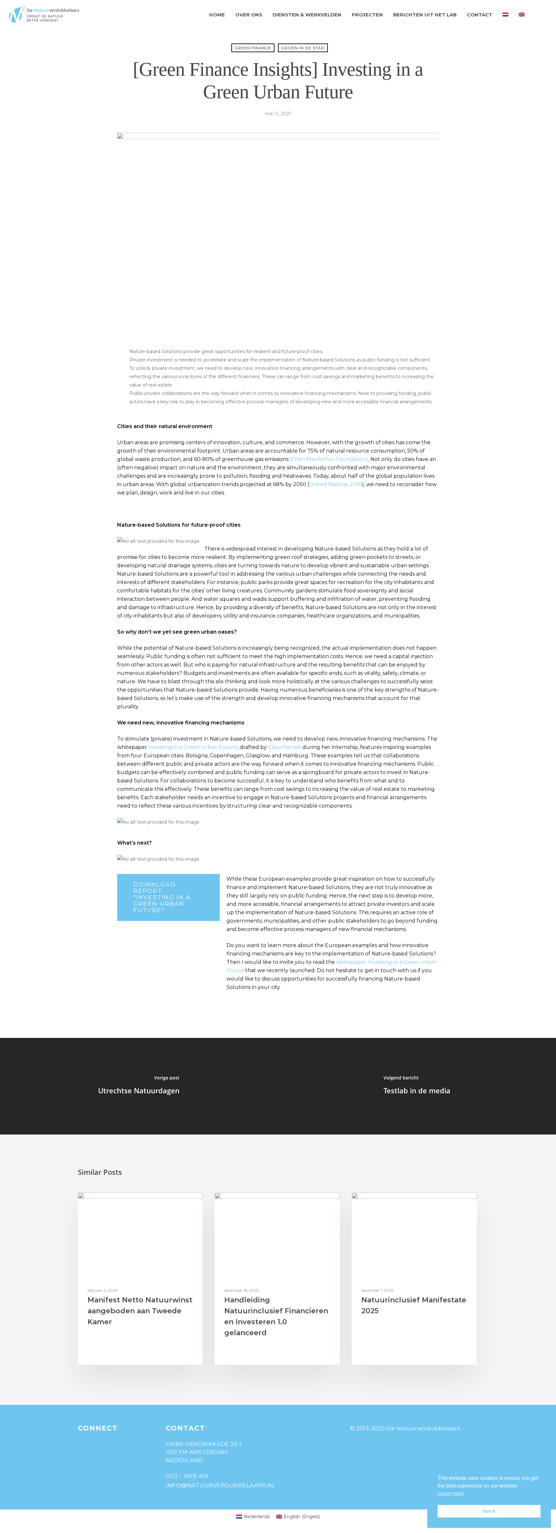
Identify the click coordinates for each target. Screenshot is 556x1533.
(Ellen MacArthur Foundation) (329, 459)
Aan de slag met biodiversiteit (122, 1202)
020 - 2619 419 (187, 1475)
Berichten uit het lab (425, 15)
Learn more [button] (451, 1493)
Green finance (253, 47)
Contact (479, 15)
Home (217, 15)
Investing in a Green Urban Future (192, 747)
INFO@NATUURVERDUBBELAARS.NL (220, 1485)
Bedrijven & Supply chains (254, 1202)
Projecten (367, 15)
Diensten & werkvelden (307, 15)
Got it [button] (489, 1511)
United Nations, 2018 (335, 484)
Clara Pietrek (284, 747)
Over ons (248, 15)
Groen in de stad (303, 47)
